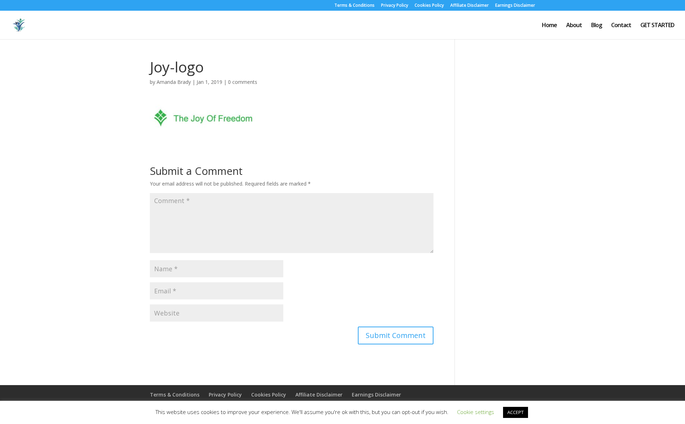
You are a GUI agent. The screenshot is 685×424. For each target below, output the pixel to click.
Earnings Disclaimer (515, 5)
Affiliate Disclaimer (469, 5)
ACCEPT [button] (515, 412)
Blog (596, 25)
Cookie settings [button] (475, 411)
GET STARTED (657, 25)
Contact (621, 25)
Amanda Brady (174, 82)
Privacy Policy (394, 5)
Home (549, 25)
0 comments (242, 82)
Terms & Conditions (354, 5)
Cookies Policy (429, 5)
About (574, 25)
